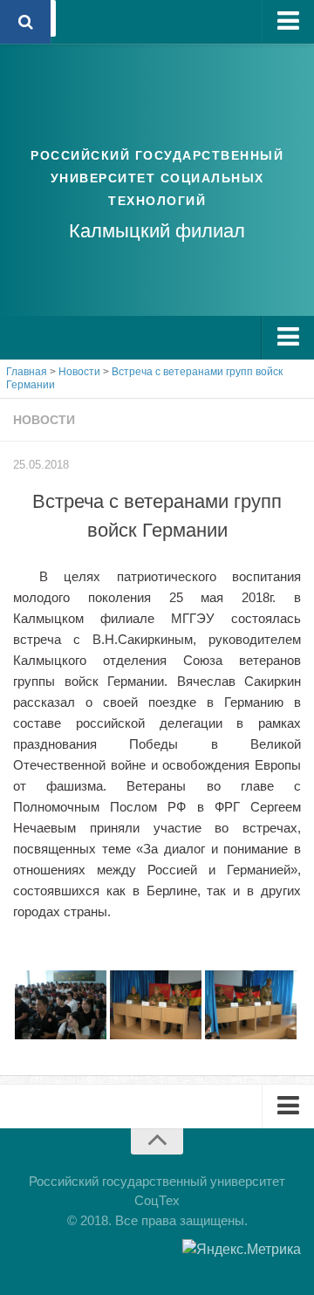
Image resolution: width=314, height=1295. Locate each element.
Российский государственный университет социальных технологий (157, 178)
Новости (44, 420)
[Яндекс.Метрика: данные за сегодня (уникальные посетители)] (241, 1249)
